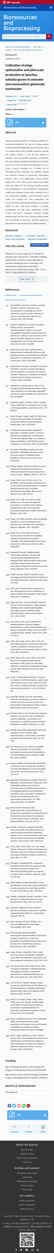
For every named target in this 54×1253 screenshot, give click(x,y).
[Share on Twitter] (14, 1106)
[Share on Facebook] (9, 1106)
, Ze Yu (34, 96)
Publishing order (10, 295)
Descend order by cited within (15, 300)
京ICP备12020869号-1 (20, 1224)
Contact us (27, 1162)
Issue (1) (8, 50)
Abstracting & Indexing (27, 1158)
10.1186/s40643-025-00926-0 (29, 50)
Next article (25, 279)
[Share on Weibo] (19, 1106)
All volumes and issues (27, 1173)
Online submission (27, 1205)
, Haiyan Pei (11, 105)
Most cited (27, 1190)
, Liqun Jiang (24, 96)
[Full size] (50, 635)
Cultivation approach (35, 236)
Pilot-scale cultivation (15, 239)
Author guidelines (27, 1201)
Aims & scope (27, 1150)
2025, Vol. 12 (38, 47)
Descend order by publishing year (31, 295)
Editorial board (27, 1154)
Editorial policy (27, 1209)
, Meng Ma (10, 100)
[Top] (50, 629)
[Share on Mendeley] (28, 1106)
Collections (27, 1177)
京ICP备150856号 (40, 1224)
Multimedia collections (27, 1181)
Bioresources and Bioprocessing (20, 7)
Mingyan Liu (11, 96)
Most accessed (27, 1186)
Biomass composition (37, 239)
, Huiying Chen (24, 100)
